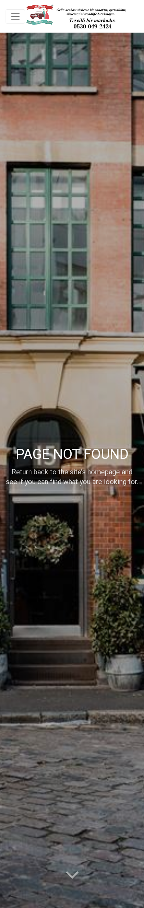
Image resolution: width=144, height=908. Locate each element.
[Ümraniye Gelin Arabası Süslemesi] (76, 16)
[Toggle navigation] (15, 16)
